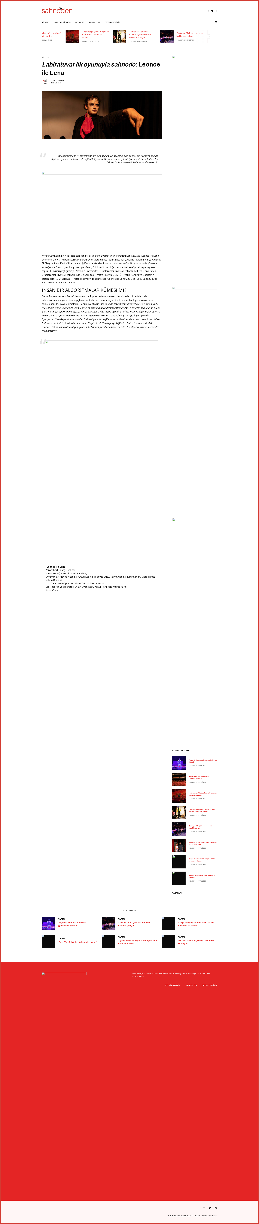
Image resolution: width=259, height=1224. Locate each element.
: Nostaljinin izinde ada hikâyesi (202, 876)
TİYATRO (45, 57)
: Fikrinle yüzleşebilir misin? (77, 942)
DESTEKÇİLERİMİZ (209, 985)
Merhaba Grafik (209, 1215)
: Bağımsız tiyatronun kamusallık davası (71, 35)
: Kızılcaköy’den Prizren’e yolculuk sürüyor (117, 35)
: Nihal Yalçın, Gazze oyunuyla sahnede (202, 860)
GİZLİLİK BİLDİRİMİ (173, 985)
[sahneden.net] (57, 10)
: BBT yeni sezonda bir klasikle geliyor (166, 34)
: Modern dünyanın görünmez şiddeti (203, 761)
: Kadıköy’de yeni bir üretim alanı (137, 942)
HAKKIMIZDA (191, 985)
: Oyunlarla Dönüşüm (196, 942)
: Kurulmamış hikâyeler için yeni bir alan (213, 34)
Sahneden (60, 81)
